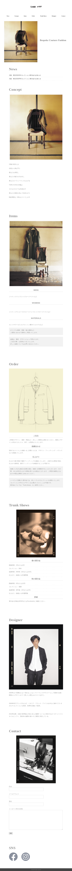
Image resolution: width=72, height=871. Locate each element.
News (8, 16)
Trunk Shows (43, 16)
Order (33, 16)
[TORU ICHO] (36, 4)
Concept (16, 16)
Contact (63, 16)
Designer (54, 16)
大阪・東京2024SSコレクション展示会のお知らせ (25, 75)
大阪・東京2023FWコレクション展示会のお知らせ (25, 78)
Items (25, 16)
